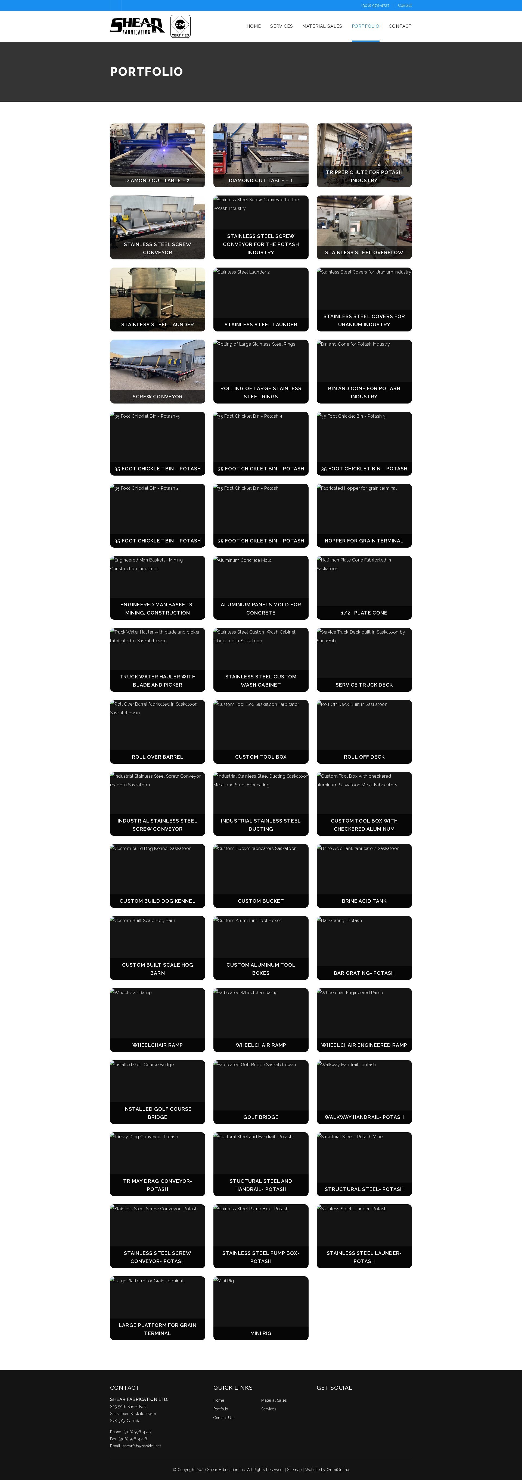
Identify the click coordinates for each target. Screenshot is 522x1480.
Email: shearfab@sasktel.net (135, 1446)
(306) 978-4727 (376, 5)
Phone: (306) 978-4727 (130, 1432)
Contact (405, 5)
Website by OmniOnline (327, 1469)
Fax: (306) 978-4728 (128, 1439)
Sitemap (294, 1469)
